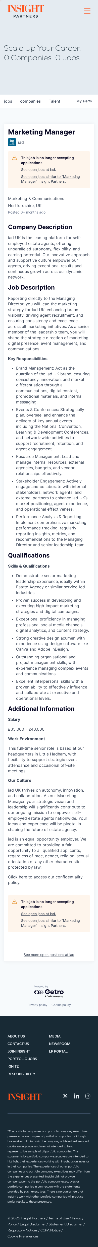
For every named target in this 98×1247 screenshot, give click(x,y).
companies (30, 101)
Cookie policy (61, 1005)
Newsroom (59, 1044)
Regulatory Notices (23, 1230)
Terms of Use (59, 1218)
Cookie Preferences (23, 1236)
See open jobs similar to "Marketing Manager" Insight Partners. (50, 179)
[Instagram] (87, 1095)
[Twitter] (65, 1095)
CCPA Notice (50, 1230)
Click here (17, 876)
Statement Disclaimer (66, 1224)
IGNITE (13, 1066)
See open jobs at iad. (38, 169)
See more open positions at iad (49, 954)
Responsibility (21, 1074)
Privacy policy (37, 1005)
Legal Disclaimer (33, 1224)
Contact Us (18, 1044)
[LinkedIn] (76, 1095)
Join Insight (19, 1051)
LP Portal (58, 1051)
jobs (8, 101)
